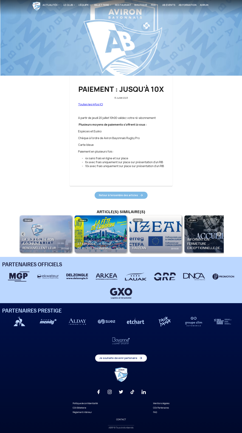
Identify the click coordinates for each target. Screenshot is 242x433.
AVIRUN (204, 5)
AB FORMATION (187, 5)
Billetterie (101, 5)
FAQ (155, 412)
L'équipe (84, 5)
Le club (68, 5)
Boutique (140, 5)
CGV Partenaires (161, 407)
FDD (153, 5)
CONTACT (121, 419)
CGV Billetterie (79, 407)
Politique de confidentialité (85, 403)
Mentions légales (161, 403)
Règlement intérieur (82, 412)
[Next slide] (219, 234)
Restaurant (123, 5)
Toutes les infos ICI (90, 104)
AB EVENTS (168, 5)
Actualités (50, 5)
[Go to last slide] (23, 234)
